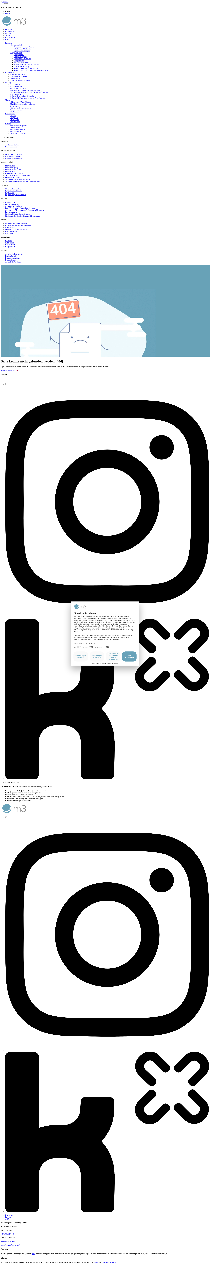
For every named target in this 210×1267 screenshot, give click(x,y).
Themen (8, 35)
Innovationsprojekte (16, 86)
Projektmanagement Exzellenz (20, 80)
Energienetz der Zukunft (22, 59)
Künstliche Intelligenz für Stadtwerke (22, 104)
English (7, 13)
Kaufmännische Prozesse (22, 63)
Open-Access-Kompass (22, 51)
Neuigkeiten (14, 118)
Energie (96, 1262)
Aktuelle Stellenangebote (18, 126)
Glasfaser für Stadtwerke (22, 49)
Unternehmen (10, 37)
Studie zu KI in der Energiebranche (26, 68)
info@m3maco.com (8, 1241)
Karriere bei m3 (15, 128)
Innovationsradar (15, 94)
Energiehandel (19, 55)
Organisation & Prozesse (18, 76)
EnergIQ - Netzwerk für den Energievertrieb (25, 90)
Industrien (8, 29)
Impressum (9, 1217)
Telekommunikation (16, 45)
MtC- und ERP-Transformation (20, 108)
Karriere (8, 39)
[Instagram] (107, 1051)
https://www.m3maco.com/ (10, 1245)
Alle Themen (14, 112)
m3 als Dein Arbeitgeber (18, 133)
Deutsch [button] (11, 8)
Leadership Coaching (21, 66)
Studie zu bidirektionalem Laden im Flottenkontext (31, 70)
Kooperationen (15, 122)
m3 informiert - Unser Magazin (20, 102)
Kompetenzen (10, 31)
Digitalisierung (15, 78)
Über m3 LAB (15, 84)
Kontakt (5, 2)
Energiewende (19, 61)
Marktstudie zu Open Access (24, 47)
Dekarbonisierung (16, 110)
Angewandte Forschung (18, 88)
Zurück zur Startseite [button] (8, 371)
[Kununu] (107, 779)
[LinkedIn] (6, 384)
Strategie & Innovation (17, 74)
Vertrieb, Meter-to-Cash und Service (26, 65)
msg (33, 1254)
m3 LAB (8, 33)
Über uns (13, 116)
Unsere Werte (14, 120)
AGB (7, 1219)
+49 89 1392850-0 (7, 1234)
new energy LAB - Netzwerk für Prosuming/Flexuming (29, 92)
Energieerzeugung (20, 57)
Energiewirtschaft (16, 53)
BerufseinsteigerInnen (17, 129)
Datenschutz (9, 1215)
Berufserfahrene (15, 131)
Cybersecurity (14, 106)
